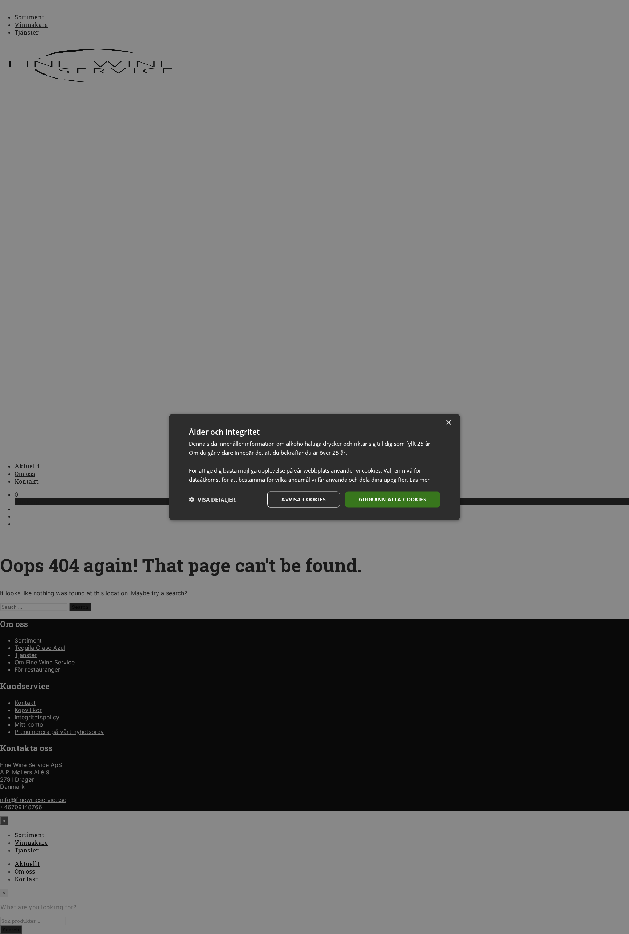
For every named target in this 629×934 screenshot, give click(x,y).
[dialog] (314, 467)
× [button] (448, 422)
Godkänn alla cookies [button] (392, 499)
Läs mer (420, 479)
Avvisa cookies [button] (303, 499)
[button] (212, 499)
